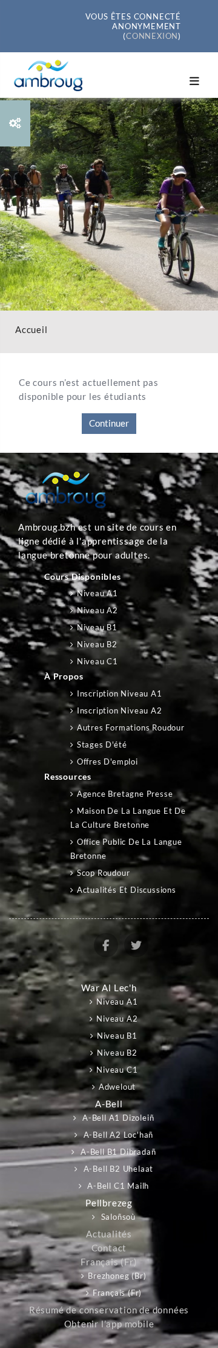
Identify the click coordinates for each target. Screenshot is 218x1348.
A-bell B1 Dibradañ (117, 1152)
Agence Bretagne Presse (125, 794)
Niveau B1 (97, 627)
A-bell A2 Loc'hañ (117, 1135)
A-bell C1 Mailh (117, 1186)
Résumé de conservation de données (109, 1310)
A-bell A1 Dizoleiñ (117, 1118)
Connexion (152, 36)
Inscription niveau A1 (119, 693)
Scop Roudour (103, 873)
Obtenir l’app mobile (109, 1324)
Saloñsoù (117, 1217)
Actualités (109, 1234)
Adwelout (117, 1087)
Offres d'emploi (107, 761)
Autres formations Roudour (131, 727)
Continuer (109, 423)
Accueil (31, 330)
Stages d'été (102, 744)
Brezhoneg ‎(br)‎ (117, 1276)
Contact (109, 1248)
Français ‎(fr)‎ (109, 1262)
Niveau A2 (97, 610)
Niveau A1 (97, 593)
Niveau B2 (97, 644)
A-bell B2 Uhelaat (117, 1169)
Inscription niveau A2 (119, 710)
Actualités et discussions (126, 890)
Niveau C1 (97, 661)
